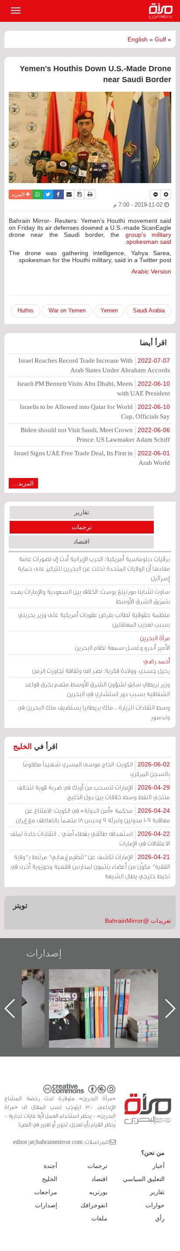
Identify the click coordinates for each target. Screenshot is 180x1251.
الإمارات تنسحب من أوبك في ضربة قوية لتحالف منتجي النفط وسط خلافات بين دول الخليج (93, 792)
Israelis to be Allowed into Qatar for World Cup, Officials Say (95, 411)
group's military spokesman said (148, 238)
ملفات (99, 1218)
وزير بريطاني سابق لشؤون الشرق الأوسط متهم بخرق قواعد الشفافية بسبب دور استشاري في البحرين (97, 688)
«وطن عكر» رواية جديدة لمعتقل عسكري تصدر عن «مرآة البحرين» (40, 994)
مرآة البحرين (162, 11)
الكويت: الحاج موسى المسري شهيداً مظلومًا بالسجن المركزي (96, 768)
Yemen (109, 310)
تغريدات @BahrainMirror (138, 920)
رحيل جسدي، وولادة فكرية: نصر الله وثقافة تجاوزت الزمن (101, 665)
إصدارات (44, 953)
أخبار (158, 1165)
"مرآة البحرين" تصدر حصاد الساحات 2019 (105, 989)
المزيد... (23, 483)
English (138, 39)
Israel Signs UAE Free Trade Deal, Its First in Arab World (92, 457)
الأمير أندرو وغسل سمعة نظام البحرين (122, 642)
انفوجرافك (93, 1205)
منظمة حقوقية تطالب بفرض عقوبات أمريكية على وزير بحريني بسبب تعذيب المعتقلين (94, 619)
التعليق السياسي (144, 1178)
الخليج (22, 746)
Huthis (25, 310)
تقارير (81, 512)
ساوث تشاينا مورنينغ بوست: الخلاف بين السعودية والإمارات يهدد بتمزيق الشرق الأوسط (90, 596)
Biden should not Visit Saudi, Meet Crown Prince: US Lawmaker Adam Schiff (95, 434)
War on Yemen (67, 310)
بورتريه (98, 1192)
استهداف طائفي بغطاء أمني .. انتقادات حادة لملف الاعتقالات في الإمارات (90, 838)
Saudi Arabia (149, 310)
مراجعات (45, 1192)
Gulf (160, 39)
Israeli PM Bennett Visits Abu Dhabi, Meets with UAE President (93, 388)
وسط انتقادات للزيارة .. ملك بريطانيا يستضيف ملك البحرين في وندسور (93, 712)
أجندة (50, 1165)
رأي (160, 1218)
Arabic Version (151, 271)
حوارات (155, 1205)
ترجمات (82, 526)
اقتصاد (81, 541)
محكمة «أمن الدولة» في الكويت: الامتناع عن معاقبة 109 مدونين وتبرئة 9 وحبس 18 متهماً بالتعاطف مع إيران (93, 815)
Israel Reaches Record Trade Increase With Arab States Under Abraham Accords (94, 365)
